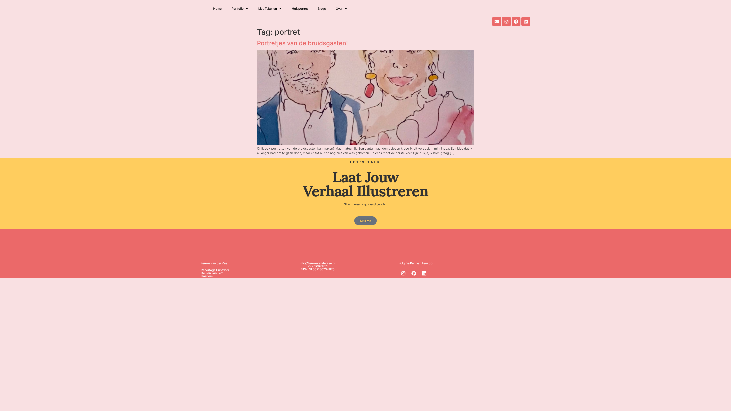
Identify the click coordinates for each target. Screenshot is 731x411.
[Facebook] (516, 21)
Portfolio (237, 8)
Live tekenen (267, 8)
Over (339, 8)
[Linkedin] (525, 21)
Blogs (322, 8)
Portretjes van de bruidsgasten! (302, 43)
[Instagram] (506, 21)
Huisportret (300, 8)
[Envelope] (496, 21)
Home (217, 8)
